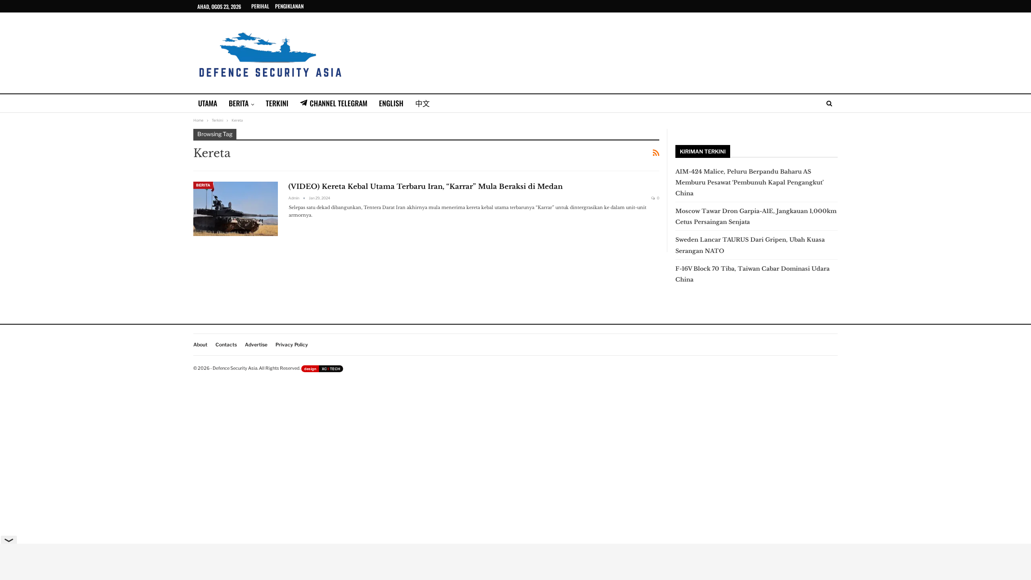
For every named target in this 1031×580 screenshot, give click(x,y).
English (391, 103)
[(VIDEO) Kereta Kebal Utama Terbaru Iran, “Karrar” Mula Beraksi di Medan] (235, 209)
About (200, 345)
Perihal (260, 6)
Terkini (277, 103)
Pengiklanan (289, 6)
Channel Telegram (338, 103)
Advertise (256, 345)
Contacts (226, 345)
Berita (238, 103)
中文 (422, 103)
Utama (207, 103)
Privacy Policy (291, 345)
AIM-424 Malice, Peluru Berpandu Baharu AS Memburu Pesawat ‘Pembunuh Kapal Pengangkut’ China (749, 182)
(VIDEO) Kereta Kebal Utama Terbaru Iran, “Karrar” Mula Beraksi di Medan (425, 186)
